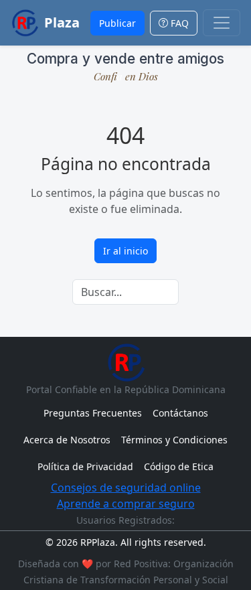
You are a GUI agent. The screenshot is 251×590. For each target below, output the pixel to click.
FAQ (178, 23)
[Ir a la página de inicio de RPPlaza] (126, 362)
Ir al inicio (125, 250)
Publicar (117, 23)
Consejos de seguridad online (126, 487)
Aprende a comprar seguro (126, 503)
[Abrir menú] (221, 22)
